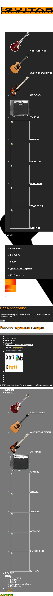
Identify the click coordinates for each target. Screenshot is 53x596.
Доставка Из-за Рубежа (21, 269)
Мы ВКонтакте (17, 275)
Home (2, 321)
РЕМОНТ (9, 235)
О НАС (8, 241)
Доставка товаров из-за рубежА (19, 345)
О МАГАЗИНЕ (16, 248)
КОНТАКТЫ (15, 255)
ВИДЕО (13, 262)
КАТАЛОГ (10, 28)
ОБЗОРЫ (8, 343)
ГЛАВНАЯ (10, 21)
